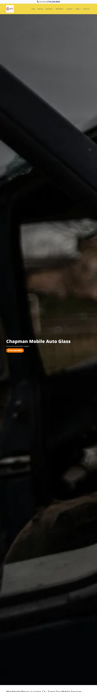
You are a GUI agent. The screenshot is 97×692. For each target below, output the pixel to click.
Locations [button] (69, 9)
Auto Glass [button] (49, 9)
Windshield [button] (59, 9)
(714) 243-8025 (15, 350)
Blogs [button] (78, 9)
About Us (40, 9)
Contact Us (86, 9)
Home (33, 9)
